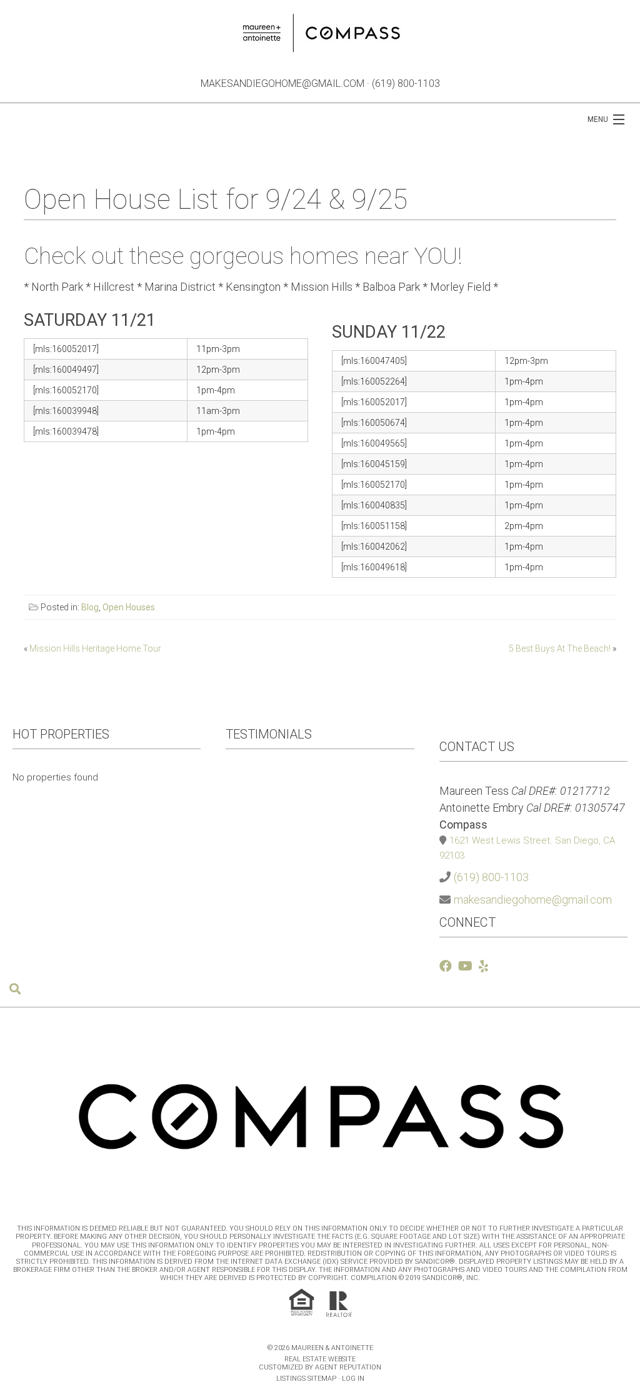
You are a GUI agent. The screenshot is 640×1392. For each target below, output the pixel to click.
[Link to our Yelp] (483, 966)
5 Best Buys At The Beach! (560, 648)
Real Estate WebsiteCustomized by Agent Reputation (320, 1363)
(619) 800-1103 (406, 83)
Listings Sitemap (306, 1378)
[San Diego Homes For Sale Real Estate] (320, 31)
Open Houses (128, 607)
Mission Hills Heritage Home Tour (95, 648)
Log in (353, 1378)
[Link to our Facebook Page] (445, 966)
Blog (90, 607)
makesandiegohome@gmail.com (282, 83)
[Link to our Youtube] (465, 966)
